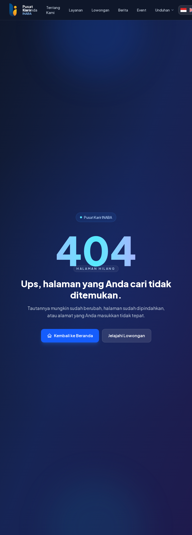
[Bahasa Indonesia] (184, 9)
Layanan (76, 10)
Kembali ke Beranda (73, 335)
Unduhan (162, 10)
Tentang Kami (53, 10)
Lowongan (100, 10)
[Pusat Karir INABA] (13, 10)
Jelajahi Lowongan (126, 335)
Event (141, 10)
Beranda (30, 10)
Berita (123, 10)
